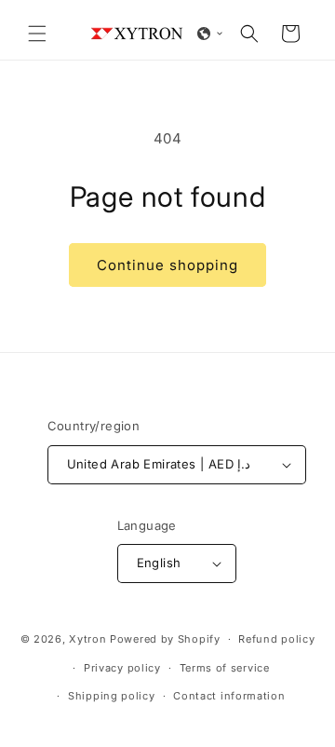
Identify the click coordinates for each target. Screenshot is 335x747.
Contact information (229, 695)
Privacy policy (122, 667)
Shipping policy (111, 695)
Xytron (87, 638)
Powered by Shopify (165, 638)
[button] (37, 33)
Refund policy (276, 638)
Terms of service (225, 667)
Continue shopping (167, 265)
